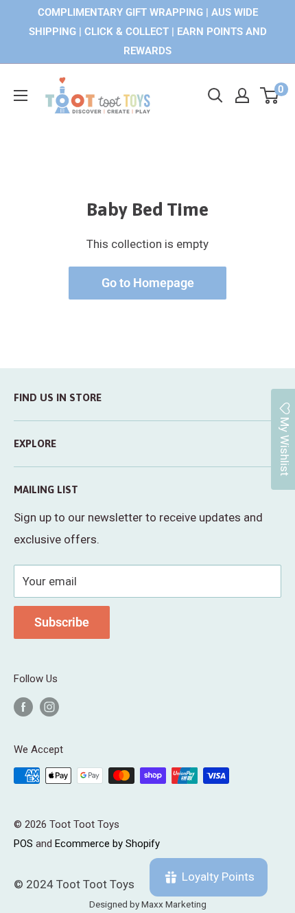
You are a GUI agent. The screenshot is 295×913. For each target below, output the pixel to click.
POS (23, 843)
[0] (270, 95)
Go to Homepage (148, 282)
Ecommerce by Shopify (107, 843)
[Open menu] (20, 95)
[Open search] (215, 95)
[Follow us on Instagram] (49, 707)
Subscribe (61, 622)
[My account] (242, 95)
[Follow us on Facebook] (23, 707)
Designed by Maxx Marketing (147, 904)
